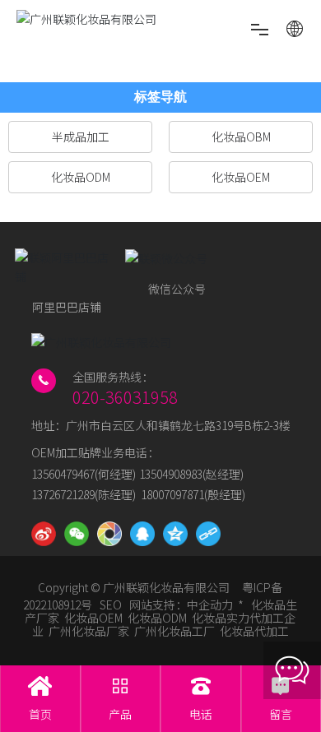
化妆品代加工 (254, 631)
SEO (111, 604)
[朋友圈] (109, 533)
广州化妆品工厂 (174, 631)
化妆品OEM (93, 617)
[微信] (76, 533)
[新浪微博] (43, 533)
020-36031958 (125, 397)
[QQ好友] (142, 533)
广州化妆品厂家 (89, 631)
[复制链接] (208, 533)
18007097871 (172, 494)
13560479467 (63, 474)
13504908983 (170, 474)
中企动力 (210, 604)
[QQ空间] (175, 533)
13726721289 (63, 494)
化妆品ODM (157, 617)
